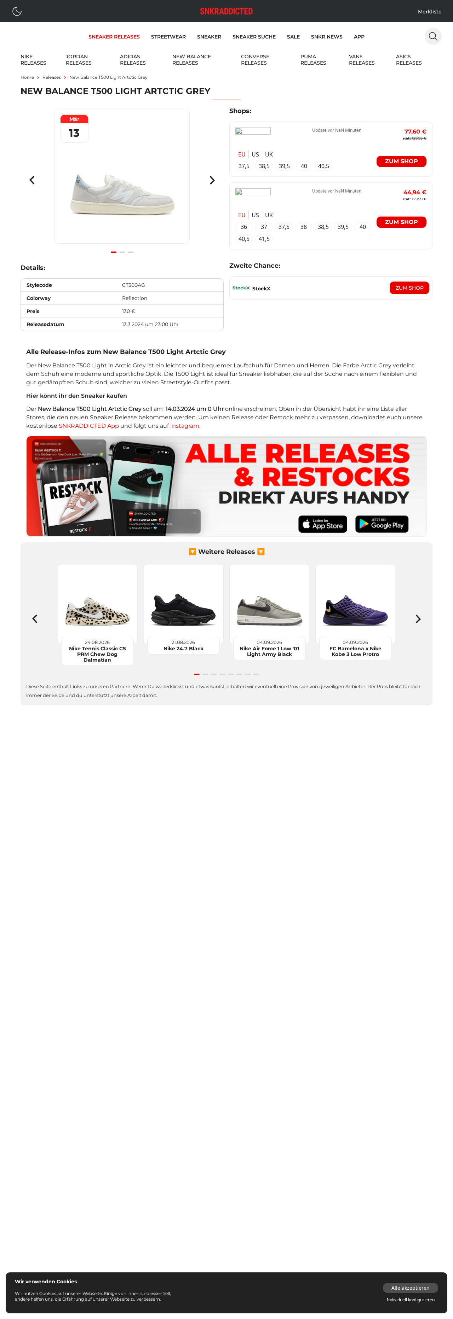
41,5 (264, 239)
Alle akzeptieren (410, 1287)
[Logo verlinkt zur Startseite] (226, 11)
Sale (293, 37)
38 (303, 227)
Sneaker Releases (114, 37)
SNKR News (327, 37)
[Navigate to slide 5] (230, 674)
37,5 (244, 166)
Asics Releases (409, 59)
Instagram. (185, 425)
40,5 (323, 166)
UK (269, 154)
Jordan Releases (79, 59)
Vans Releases (362, 59)
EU (242, 154)
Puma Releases (313, 59)
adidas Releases (133, 59)
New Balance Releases (191, 59)
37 (264, 227)
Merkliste (430, 11)
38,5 (264, 166)
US (255, 154)
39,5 (284, 166)
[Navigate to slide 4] (222, 674)
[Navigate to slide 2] (122, 252)
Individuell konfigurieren (411, 1300)
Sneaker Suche (254, 37)
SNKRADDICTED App (88, 425)
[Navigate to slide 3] (130, 252)
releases (51, 77)
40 (304, 166)
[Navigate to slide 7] (247, 674)
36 (244, 227)
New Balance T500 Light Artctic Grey (108, 77)
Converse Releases (255, 59)
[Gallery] (122, 180)
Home (27, 77)
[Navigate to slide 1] (113, 252)
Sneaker (209, 37)
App (359, 37)
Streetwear (168, 37)
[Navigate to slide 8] (256, 674)
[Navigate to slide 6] (239, 674)
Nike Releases (33, 59)
